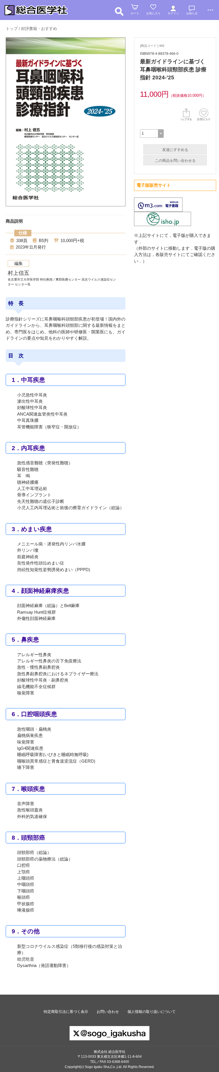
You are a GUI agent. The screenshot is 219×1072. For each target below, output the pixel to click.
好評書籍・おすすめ (39, 28)
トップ (12, 28)
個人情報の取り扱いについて (151, 1011)
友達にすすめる (175, 150)
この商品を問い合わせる (175, 160)
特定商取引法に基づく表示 (66, 1011)
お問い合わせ (108, 1011)
